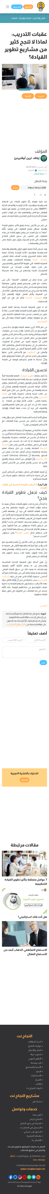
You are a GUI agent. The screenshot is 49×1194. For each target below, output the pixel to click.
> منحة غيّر (38, 1101)
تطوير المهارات (26, 375)
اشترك (24, 780)
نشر (43, 662)
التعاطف (31, 352)
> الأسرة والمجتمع (34, 1067)
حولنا (39, 1182)
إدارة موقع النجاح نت (16, 624)
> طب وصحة (37, 1062)
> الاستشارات (37, 1075)
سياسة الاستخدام (14, 1182)
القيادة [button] (28, 96)
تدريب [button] (41, 96)
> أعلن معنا (38, 1114)
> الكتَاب (39, 1084)
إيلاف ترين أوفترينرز (26, 158)
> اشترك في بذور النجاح (31, 1123)
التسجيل (17, 6)
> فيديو (39, 1071)
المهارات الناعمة (34, 297)
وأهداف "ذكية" (39, 259)
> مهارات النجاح (35, 1046)
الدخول (28, 6)
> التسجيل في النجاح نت (31, 1127)
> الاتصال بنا (37, 1140)
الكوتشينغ (42, 321)
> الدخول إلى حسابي (33, 1131)
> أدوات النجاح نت (34, 1088)
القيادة (31, 170)
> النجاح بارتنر (36, 1119)
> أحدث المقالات (35, 1041)
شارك (15, 187)
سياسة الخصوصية (29, 1182)
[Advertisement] (24, 124)
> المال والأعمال (35, 1050)
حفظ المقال (39, 173)
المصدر (43, 605)
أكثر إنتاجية (41, 459)
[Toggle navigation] (7, 6)
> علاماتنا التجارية (35, 1136)
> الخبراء (39, 1079)
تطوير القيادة (22, 532)
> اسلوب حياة (36, 1054)
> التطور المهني (35, 1058)
